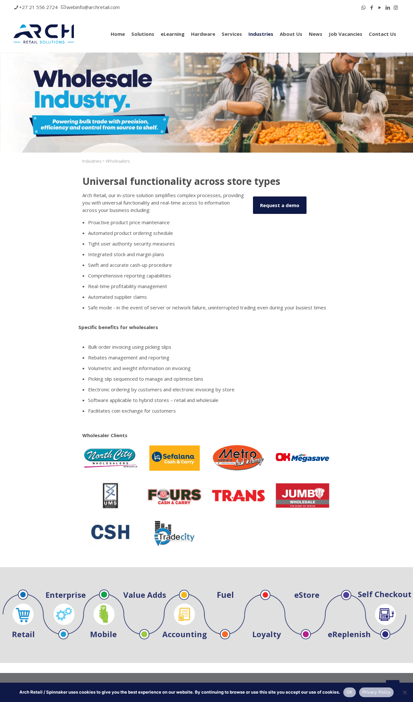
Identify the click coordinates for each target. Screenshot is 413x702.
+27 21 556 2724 (38, 7)
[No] (405, 692)
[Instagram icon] (395, 7)
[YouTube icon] (379, 7)
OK (350, 692)
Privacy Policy (376, 692)
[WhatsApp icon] (363, 7)
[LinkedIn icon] (387, 7)
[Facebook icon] (371, 7)
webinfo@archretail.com (93, 7)
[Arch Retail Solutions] (44, 33)
